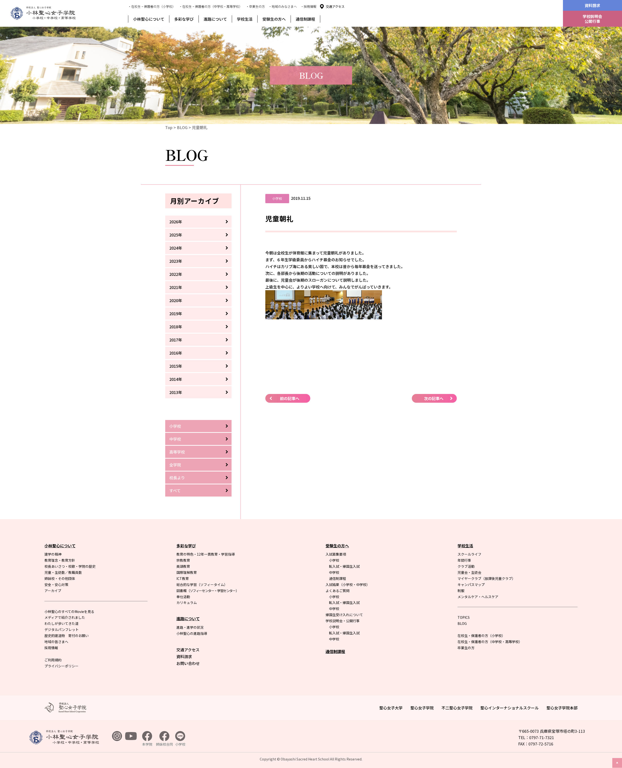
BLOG (182, 127)
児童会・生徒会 (469, 572)
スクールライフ (469, 554)
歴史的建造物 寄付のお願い (66, 635)
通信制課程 (305, 19)
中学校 (175, 439)
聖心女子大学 (391, 708)
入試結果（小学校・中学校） (348, 584)
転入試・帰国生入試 (344, 566)
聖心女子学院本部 (562, 708)
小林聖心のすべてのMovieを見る (69, 611)
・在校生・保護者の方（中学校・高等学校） (210, 6)
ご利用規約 (52, 659)
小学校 (175, 426)
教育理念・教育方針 (59, 560)
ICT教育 (182, 578)
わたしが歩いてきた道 (61, 623)
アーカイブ (52, 590)
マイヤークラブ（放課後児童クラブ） (486, 578)
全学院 (175, 465)
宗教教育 (183, 560)
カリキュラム (186, 602)
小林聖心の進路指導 (191, 633)
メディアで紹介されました (64, 617)
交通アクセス (335, 6)
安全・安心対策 (56, 584)
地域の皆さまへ (56, 641)
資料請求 (592, 5)
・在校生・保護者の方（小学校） (151, 6)
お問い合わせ (188, 663)
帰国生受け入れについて (344, 614)
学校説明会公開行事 (592, 18)
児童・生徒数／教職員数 (63, 572)
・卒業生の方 (255, 6)
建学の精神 (52, 554)
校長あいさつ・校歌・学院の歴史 (69, 566)
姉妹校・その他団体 (59, 578)
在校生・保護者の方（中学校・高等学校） (490, 641)
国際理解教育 (186, 572)
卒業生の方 (466, 647)
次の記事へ (433, 398)
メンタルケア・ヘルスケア (478, 596)
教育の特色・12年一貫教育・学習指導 (205, 554)
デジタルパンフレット (61, 629)
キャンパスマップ (471, 584)
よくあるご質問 (337, 590)
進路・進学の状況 (190, 627)
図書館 (207, 590)
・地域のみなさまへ (282, 6)
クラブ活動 (466, 566)
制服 (461, 590)
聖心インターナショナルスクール (509, 708)
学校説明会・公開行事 (343, 620)
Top (169, 127)
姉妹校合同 (164, 744)
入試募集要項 (336, 554)
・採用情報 (308, 6)
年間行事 (464, 560)
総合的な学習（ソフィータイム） (201, 584)
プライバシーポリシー (61, 665)
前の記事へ (289, 398)
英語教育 (183, 566)
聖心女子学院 (422, 708)
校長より (177, 477)
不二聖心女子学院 (457, 708)
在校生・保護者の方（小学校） (481, 635)
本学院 (147, 744)
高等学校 (177, 452)
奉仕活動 (183, 596)
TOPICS (464, 617)
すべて (175, 490)
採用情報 (51, 647)
